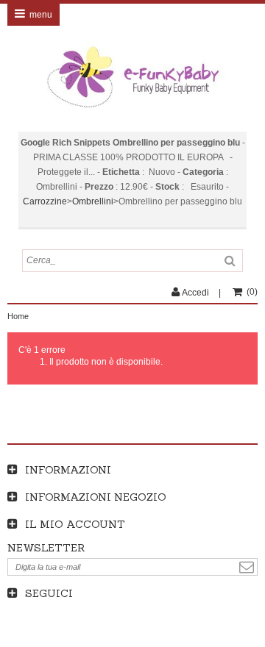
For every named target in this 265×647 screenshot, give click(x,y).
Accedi (195, 292)
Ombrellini (92, 201)
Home (18, 316)
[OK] (247, 567)
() (252, 292)
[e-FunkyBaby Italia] (132, 77)
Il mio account (75, 524)
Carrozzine (45, 201)
